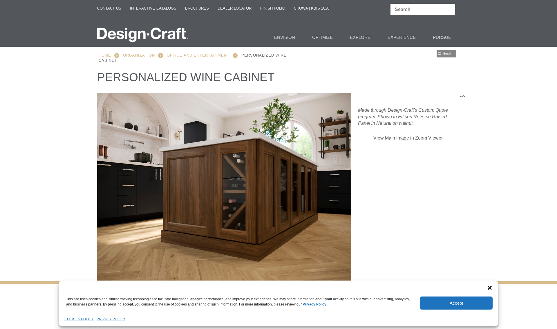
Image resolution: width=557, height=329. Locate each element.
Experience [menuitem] (402, 37)
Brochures (197, 8)
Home (105, 55)
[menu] (278, 38)
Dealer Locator (235, 8)
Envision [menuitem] (284, 37)
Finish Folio (272, 8)
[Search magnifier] (449, 9)
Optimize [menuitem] (322, 37)
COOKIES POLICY (79, 319)
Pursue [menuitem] (442, 37)
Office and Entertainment (198, 55)
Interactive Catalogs (153, 8)
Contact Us (109, 8)
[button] (490, 288)
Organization (139, 55)
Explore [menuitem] (360, 37)
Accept (456, 303)
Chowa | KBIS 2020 (311, 8)
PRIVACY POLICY (111, 319)
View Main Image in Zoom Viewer (408, 137)
